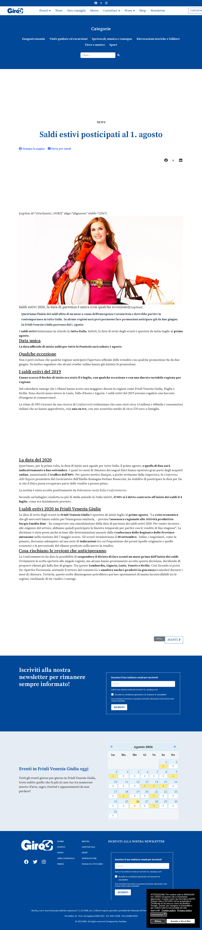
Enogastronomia (33, 39)
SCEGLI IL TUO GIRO (92, 864)
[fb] (25, 859)
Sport (113, 45)
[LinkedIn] (180, 160)
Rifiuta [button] (158, 921)
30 (174, 803)
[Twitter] (101, 3)
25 (125, 803)
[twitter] (34, 859)
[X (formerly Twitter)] (173, 160)
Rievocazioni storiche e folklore (158, 39)
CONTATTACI (88, 847)
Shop (142, 11)
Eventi (43, 11)
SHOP (85, 852)
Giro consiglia (76, 11)
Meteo (94, 11)
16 (174, 784)
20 (146, 794)
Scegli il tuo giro (50, 19)
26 (136, 803)
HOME (60, 841)
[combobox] (97, 55)
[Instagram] (106, 3)
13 (146, 784)
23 (174, 794)
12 (136, 784)
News (59, 11)
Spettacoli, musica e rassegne (112, 39)
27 (146, 803)
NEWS (60, 852)
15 (165, 784)
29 (165, 803)
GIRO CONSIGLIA (66, 858)
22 (165, 794)
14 (155, 784)
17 (114, 794)
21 (155, 794)
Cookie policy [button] (169, 910)
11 (125, 784)
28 (155, 803)
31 (114, 813)
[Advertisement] (101, 91)
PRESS (60, 864)
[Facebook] (95, 3)
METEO (85, 841)
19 (136, 794)
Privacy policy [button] (184, 910)
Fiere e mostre (95, 45)
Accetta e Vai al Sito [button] (181, 921)
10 (114, 784)
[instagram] (43, 859)
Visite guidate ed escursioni (68, 39)
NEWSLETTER (89, 858)
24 (114, 803)
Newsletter (158, 11)
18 (125, 794)
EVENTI (61, 847)
